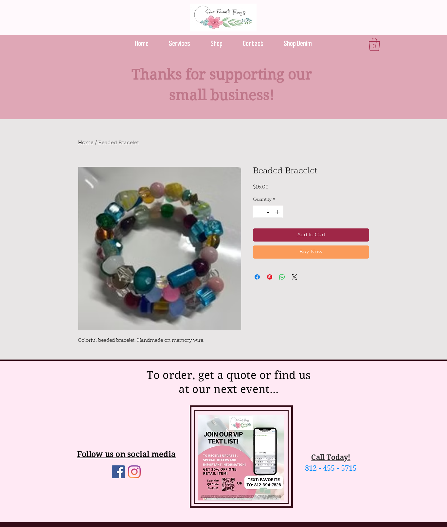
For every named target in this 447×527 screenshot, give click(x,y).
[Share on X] (294, 277)
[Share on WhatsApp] (282, 277)
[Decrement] (258, 212)
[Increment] (278, 212)
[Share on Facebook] (257, 277)
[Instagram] (134, 471)
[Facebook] (118, 471)
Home (86, 143)
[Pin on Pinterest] (270, 277)
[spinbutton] (268, 212)
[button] (374, 44)
